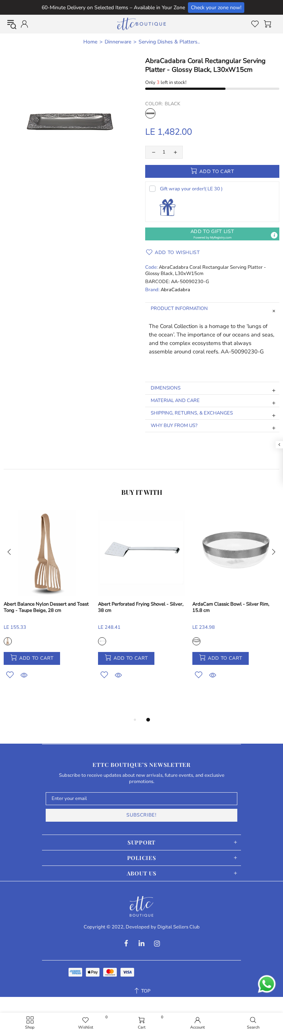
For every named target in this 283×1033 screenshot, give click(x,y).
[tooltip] (274, 235)
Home (90, 42)
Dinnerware (118, 42)
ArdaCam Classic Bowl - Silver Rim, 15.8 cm (230, 607)
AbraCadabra (175, 290)
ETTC (141, 24)
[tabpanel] (47, 603)
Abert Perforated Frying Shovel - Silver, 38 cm (141, 607)
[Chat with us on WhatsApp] (266, 984)
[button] (212, 234)
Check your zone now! (216, 7)
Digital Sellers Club (178, 927)
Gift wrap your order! (191, 189)
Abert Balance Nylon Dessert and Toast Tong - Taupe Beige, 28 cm (46, 607)
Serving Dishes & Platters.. (169, 42)
